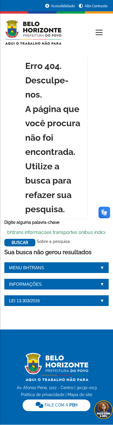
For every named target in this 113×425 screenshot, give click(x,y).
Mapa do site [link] (80, 394)
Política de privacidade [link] (42, 394)
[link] (56, 405)
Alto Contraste (96, 6)
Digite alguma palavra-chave (31, 222)
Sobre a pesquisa (53, 241)
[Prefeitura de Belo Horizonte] (32, 29)
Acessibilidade (63, 6)
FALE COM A (60, 405)
